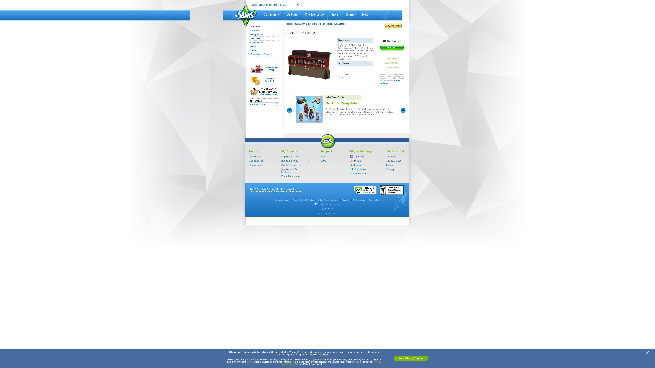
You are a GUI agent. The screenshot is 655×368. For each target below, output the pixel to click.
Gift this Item (392, 67)
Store (334, 14)
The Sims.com (256, 160)
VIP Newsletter (358, 169)
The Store (391, 156)
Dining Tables (256, 35)
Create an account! (268, 5)
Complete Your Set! (269, 80)
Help (365, 14)
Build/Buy (299, 24)
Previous (289, 110)
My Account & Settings (289, 170)
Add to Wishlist (392, 63)
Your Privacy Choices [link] (329, 204)
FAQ (323, 160)
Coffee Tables (256, 42)
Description (344, 40)
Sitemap (390, 169)
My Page (291, 14)
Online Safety (359, 200)
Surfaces (316, 24)
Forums (390, 165)
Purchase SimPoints (291, 165)
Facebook (359, 156)
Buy (308, 24)
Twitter (357, 165)
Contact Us (374, 200)
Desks (253, 46)
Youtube (358, 160)
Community (271, 14)
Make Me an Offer (272, 68)
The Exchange (314, 14)
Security (346, 200)
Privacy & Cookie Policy (303, 200)
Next (403, 110)
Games (350, 14)
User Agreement (282, 200)
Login (254, 5)
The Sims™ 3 (256, 156)
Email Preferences (290, 176)
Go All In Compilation (342, 103)
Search (283, 5)
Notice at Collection (327, 213)
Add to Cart (391, 59)
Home (289, 24)
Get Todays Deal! (268, 94)
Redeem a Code (289, 160)
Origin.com (255, 165)
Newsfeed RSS (358, 173)
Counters (254, 31)
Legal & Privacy (326, 209)
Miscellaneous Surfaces (261, 54)
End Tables (255, 38)
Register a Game (290, 156)
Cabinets (254, 50)
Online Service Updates (328, 200)
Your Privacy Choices (411, 358)
